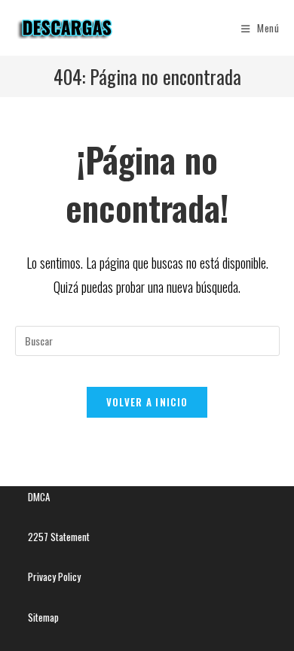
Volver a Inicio (147, 401)
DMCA (39, 496)
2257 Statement (59, 536)
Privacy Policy (54, 576)
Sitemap (43, 617)
